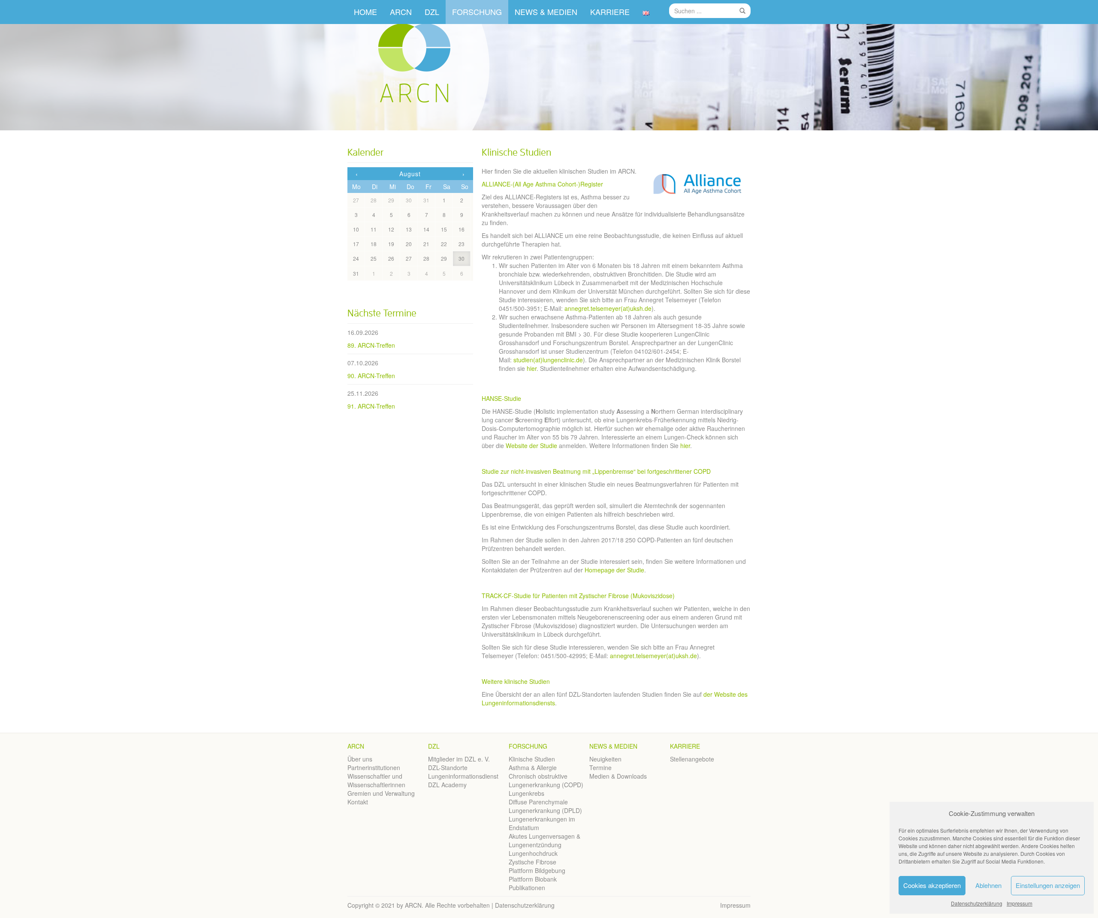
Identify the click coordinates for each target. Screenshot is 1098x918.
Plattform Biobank (533, 879)
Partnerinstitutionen (373, 767)
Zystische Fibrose (532, 862)
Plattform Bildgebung (537, 870)
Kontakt (357, 802)
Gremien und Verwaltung (381, 793)
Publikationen (527, 887)
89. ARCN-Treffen (371, 345)
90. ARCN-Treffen (371, 375)
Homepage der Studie (613, 570)
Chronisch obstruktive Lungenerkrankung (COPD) (546, 780)
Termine (600, 767)
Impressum (1019, 903)
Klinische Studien (532, 759)
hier (532, 368)
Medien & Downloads (618, 776)
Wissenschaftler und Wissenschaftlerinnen (376, 780)
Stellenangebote (692, 759)
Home (365, 11)
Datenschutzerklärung (976, 903)
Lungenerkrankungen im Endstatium (542, 823)
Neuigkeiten (605, 759)
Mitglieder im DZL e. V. (459, 759)
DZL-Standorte (448, 767)
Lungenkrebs (526, 793)
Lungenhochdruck (533, 853)
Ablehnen (988, 885)
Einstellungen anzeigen (1048, 885)
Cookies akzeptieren (932, 885)
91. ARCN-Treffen (371, 406)
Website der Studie (531, 445)
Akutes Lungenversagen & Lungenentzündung (544, 840)
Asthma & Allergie (533, 767)
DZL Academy (447, 784)
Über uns (359, 759)
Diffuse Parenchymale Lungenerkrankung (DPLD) (545, 806)
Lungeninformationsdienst (463, 776)
